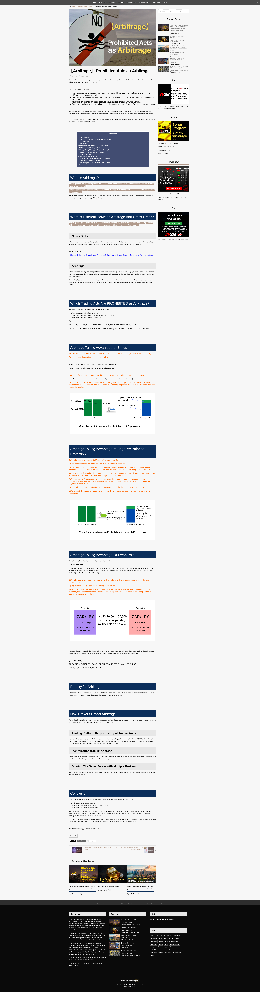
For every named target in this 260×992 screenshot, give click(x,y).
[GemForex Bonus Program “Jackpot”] (112, 874)
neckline (179, 947)
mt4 (173, 947)
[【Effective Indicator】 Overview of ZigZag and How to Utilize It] (163, 69)
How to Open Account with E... (129, 920)
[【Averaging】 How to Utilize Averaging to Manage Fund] (163, 61)
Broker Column (131, 2)
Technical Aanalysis (144, 2)
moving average (164, 947)
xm (153, 955)
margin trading (175, 944)
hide (116, 133)
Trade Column (156, 2)
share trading (163, 950)
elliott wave (178, 936)
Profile (165, 2)
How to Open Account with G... (129, 935)
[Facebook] (71, 836)
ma (167, 944)
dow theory (169, 936)
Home (94, 2)
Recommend (102, 2)
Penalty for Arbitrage (84, 154)
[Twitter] (75, 836)
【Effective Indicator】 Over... (129, 951)
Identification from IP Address (90, 160)
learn (161, 941)
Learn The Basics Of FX (172, 941)
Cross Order (84, 141)
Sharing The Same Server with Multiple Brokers (95, 163)
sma (172, 950)
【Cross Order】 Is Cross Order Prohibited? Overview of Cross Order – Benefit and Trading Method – (111, 255)
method (154, 947)
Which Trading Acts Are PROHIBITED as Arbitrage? (94, 146)
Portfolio (154, 950)
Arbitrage (84, 143)
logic (161, 944)
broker (160, 936)
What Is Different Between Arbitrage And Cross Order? (95, 139)
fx (161, 938)
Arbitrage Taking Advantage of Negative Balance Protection (96, 150)
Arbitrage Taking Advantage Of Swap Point (91, 152)
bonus (153, 936)
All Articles (112, 2)
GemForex (174, 40)
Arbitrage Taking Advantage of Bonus (89, 148)
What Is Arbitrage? (84, 137)
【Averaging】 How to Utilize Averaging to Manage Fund (177, 59)
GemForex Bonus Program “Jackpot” (109, 886)
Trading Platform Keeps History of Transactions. (95, 158)
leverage (154, 944)
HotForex (176, 938)
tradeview (168, 953)
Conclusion (82, 165)
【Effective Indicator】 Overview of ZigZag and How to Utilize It (179, 67)
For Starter (121, 2)
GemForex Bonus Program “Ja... (129, 927)
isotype (133, 986)
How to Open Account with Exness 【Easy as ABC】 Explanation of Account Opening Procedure (82, 888)
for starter (154, 938)
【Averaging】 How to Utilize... (129, 943)
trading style (92, 841)
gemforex (167, 938)
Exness (173, 30)
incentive (154, 941)
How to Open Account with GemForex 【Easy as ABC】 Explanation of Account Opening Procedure (140, 888)
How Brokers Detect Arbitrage (87, 156)
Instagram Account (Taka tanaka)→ (162, 919)
